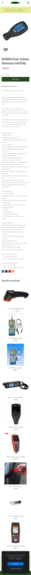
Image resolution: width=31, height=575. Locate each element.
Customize (18, 558)
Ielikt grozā (15, 79)
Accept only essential (15, 568)
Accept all (15, 564)
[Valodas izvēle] (28, 2)
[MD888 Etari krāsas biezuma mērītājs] (6, 50)
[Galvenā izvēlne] (2, 2)
